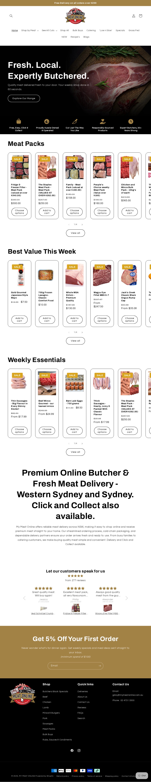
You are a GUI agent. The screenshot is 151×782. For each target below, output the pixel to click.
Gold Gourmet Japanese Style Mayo (19, 295)
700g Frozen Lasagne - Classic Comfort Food (46, 296)
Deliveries (83, 691)
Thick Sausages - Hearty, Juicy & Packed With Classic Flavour (102, 408)
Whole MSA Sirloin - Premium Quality (72, 296)
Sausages (48, 724)
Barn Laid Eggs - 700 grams (74, 402)
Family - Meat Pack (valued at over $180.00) (74, 187)
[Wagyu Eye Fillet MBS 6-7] (107, 608)
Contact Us (83, 702)
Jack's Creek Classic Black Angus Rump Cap (128, 296)
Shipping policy (112, 776)
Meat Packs (49, 729)
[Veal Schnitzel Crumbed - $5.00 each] (43, 608)
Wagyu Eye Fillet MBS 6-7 (101, 293)
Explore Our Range (23, 98)
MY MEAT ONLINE (27, 776)
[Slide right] (82, 224)
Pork (45, 718)
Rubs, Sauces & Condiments (57, 740)
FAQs (80, 713)
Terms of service (94, 776)
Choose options (19, 211)
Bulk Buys (48, 734)
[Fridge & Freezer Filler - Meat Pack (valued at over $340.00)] (75, 608)
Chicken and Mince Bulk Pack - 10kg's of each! (128, 188)
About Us (82, 697)
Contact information (131, 776)
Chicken (47, 702)
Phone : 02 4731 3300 (123, 700)
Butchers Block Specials (55, 691)
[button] (11, 15)
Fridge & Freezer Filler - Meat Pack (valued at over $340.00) (19, 190)
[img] (75, 576)
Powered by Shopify (44, 776)
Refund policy (62, 776)
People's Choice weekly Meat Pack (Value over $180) (101, 190)
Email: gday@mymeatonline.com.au (128, 693)
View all (75, 233)
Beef (45, 697)
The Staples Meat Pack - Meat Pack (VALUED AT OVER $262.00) (46, 190)
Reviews (82, 707)
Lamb (46, 707)
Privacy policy (78, 776)
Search (81, 718)
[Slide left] (69, 224)
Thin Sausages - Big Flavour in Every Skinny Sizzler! (19, 405)
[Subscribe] (99, 665)
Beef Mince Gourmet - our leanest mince (46, 403)
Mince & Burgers (51, 713)
